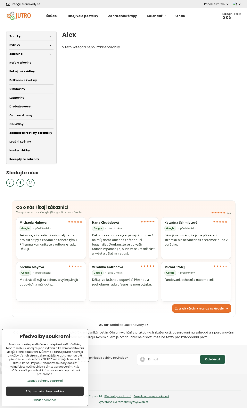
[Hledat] (205, 16)
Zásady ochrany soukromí (151, 396)
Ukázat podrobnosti (45, 400)
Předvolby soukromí (117, 396)
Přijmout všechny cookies (45, 391)
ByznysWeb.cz (139, 402)
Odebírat (212, 359)
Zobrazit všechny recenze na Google (201, 308)
